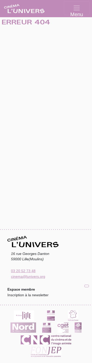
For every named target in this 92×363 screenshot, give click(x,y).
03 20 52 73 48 (23, 271)
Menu (76, 13)
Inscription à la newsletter (28, 295)
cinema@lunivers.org (28, 276)
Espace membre (21, 289)
